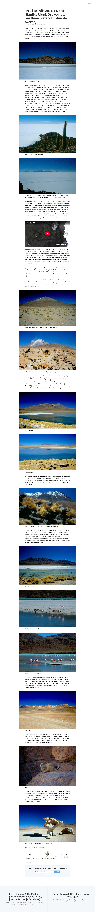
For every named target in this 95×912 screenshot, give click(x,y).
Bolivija (40, 24)
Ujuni (44, 24)
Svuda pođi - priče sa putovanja (6, 910)
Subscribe (57, 871)
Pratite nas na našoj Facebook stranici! (35, 847)
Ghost (93, 910)
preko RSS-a (48, 874)
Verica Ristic (28, 855)
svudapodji (35, 24)
